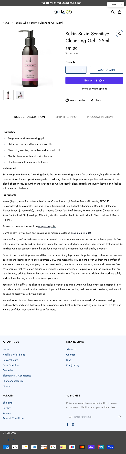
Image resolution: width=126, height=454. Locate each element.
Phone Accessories (13, 381)
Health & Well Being (14, 354)
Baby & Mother (11, 365)
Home (6, 23)
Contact (70, 354)
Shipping (7, 403)
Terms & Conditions (13, 418)
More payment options (94, 88)
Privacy (6, 408)
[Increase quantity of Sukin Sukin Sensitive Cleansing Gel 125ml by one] (82, 70)
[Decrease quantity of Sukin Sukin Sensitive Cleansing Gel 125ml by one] (69, 70)
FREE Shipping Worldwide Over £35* (61, 2)
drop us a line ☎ (81, 233)
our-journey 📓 (47, 226)
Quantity (70, 62)
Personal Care (10, 360)
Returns (6, 413)
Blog (68, 360)
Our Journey (72, 365)
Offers (6, 386)
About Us (71, 349)
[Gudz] (63, 12)
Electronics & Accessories (17, 375)
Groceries (8, 370)
